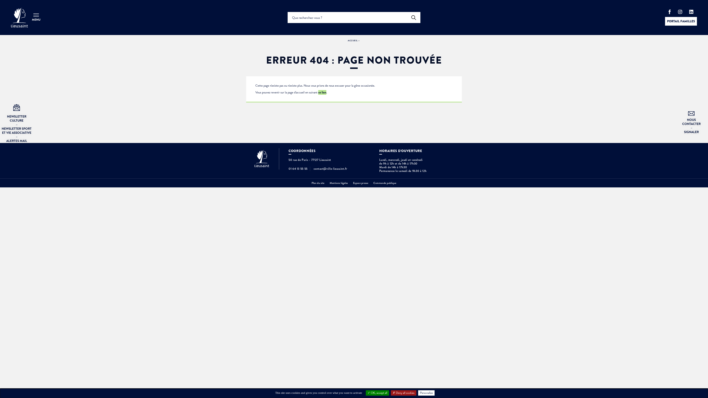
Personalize (426, 393)
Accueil (353, 40)
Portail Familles (681, 21)
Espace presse (360, 183)
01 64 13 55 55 (298, 169)
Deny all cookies (404, 393)
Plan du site (318, 183)
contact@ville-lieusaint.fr (330, 169)
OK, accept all (378, 393)
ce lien (322, 92)
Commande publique (384, 183)
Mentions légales (339, 183)
